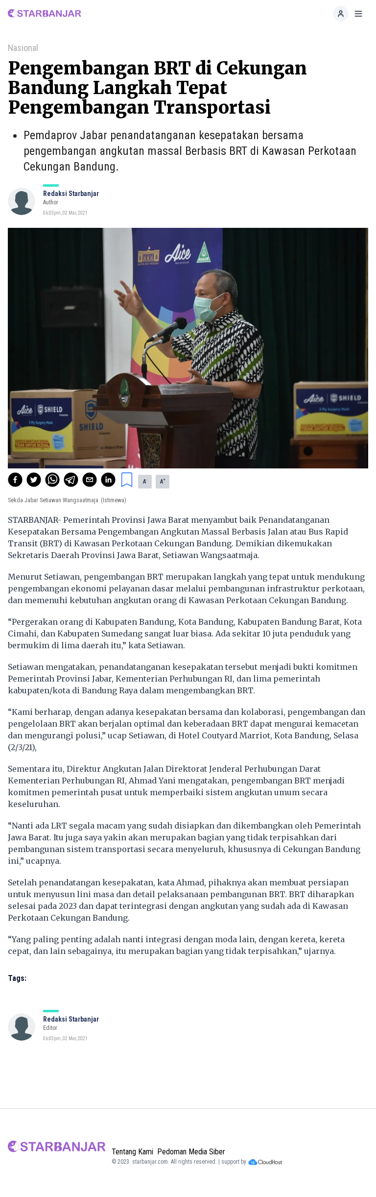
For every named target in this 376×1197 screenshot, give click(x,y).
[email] (89, 479)
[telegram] (71, 479)
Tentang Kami (132, 1151)
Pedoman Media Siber (191, 1151)
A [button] (145, 481)
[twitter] (33, 479)
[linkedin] (108, 479)
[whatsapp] (52, 479)
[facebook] (15, 479)
